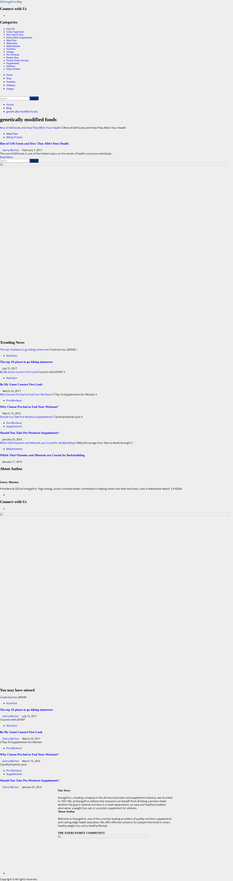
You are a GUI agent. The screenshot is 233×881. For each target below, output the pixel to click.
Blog (8, 78)
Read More (6, 157)
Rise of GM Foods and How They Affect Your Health (30, 127)
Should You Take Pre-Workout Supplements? (26, 417)
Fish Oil (10, 29)
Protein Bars (12, 57)
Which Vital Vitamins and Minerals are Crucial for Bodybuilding (37, 443)
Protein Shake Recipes (17, 60)
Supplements (12, 63)
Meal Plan (11, 40)
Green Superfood (15, 31)
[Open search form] (1, 94)
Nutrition (10, 49)
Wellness (10, 66)
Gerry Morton (11, 150)
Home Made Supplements (19, 37)
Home (9, 74)
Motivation (11, 43)
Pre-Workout (12, 54)
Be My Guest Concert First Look (18, 372)
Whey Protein (13, 69)
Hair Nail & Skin (14, 34)
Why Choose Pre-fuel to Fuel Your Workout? (26, 394)
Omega (10, 51)
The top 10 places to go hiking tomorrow (24, 349)
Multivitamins (13, 46)
